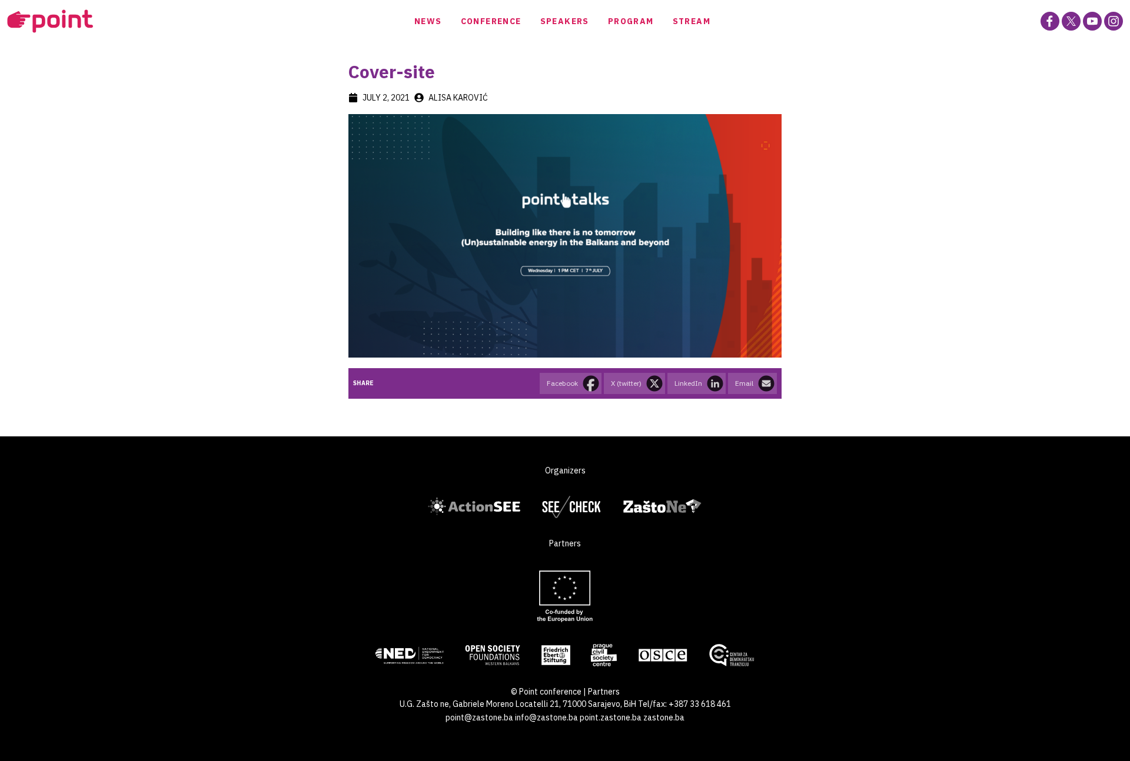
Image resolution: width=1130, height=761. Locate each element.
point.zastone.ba (611, 717)
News (428, 21)
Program (631, 21)
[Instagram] (1113, 21)
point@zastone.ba (479, 717)
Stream (691, 21)
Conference (491, 21)
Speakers (564, 21)
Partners (604, 691)
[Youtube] (1092, 21)
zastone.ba (663, 717)
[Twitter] (1071, 21)
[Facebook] (1050, 21)
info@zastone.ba (546, 717)
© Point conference (546, 691)
